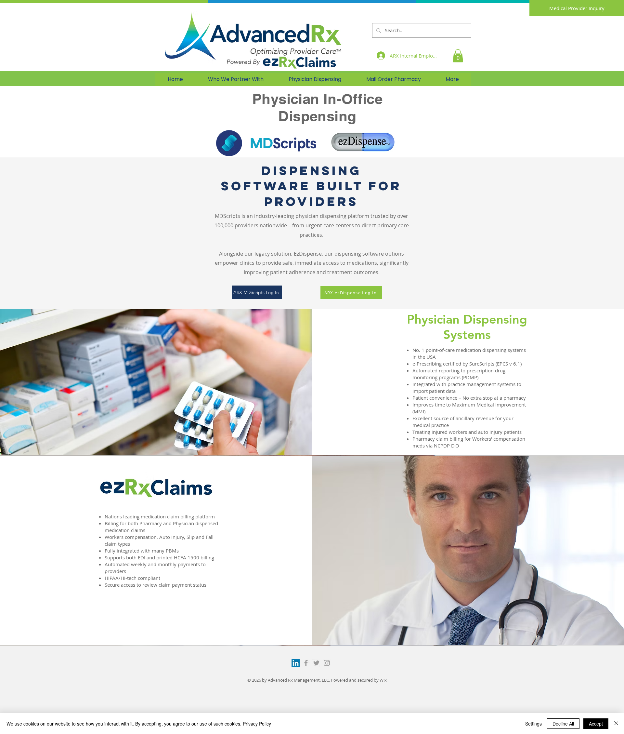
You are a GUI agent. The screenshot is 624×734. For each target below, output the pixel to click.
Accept (596, 723)
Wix (383, 680)
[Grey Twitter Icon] (316, 663)
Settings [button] (533, 723)
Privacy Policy (257, 723)
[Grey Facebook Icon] (306, 663)
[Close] (616, 723)
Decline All (563, 723)
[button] (457, 55)
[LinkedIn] (296, 663)
